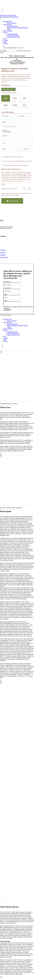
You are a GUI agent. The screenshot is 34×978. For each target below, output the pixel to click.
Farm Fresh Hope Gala (13, 335)
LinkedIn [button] (2, 255)
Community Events (12, 331)
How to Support (7, 328)
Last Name (6, 288)
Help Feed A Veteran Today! (8, 15)
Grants (9, 327)
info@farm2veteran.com (6, 242)
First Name (6, 282)
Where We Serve (11, 321)
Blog (4, 336)
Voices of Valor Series (13, 333)
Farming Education (12, 324)
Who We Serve (7, 319)
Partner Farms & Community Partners (17, 325)
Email (5, 294)
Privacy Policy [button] (4, 257)
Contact (5, 338)
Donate (5, 341)
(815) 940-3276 (4, 245)
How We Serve (7, 322)
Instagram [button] (3, 252)
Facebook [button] (3, 250)
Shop (4, 339)
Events (5, 330)
